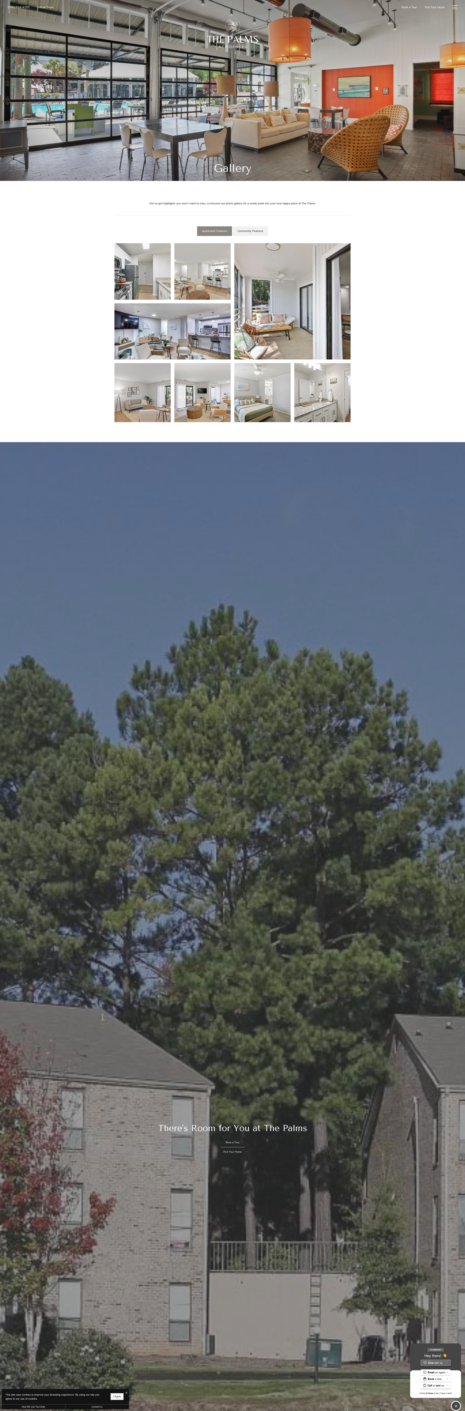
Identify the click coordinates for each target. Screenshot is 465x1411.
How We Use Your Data (33, 1407)
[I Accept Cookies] (126, 1393)
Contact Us (97, 1407)
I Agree (117, 1396)
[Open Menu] (455, 7)
